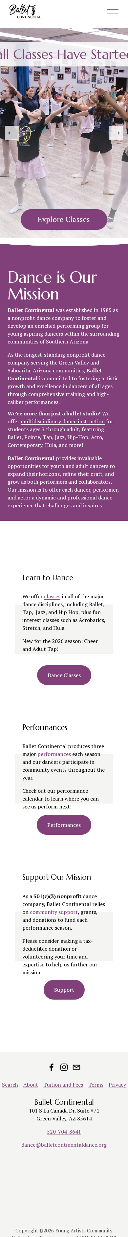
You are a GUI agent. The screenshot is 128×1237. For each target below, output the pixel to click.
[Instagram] (64, 1067)
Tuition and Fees (63, 1084)
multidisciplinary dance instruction (63, 421)
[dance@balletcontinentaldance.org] (76, 1067)
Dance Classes (64, 675)
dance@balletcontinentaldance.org (64, 1144)
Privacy (117, 1084)
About (30, 1084)
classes (52, 596)
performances (54, 754)
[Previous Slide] (12, 133)
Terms (95, 1084)
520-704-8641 (64, 1131)
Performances (64, 824)
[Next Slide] (116, 133)
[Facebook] (51, 1067)
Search (10, 1084)
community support (54, 912)
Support (64, 989)
